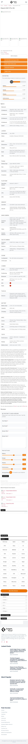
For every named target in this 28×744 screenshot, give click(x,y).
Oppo (23, 561)
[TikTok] (4, 642)
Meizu (4, 569)
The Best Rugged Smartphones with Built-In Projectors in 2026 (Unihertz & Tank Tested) (18, 659)
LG (23, 545)
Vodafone (5, 577)
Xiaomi (15, 406)
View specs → (9, 493)
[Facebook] (1, 642)
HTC (5, 545)
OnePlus (14, 565)
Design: (4, 458)
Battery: (4, 453)
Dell (5, 553)
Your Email (5, 426)
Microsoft (23, 573)
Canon (23, 553)
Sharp (4, 581)
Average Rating (5, 472)
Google (5, 561)
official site (24, 406)
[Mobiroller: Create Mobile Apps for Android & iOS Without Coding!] (5, 692)
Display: (4, 462)
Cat (23, 577)
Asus (23, 569)
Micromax (14, 581)
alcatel (4, 573)
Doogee (23, 585)
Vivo (23, 565)
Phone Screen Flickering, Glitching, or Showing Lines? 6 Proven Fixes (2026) (18, 668)
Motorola (5, 549)
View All (6, 539)
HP (23, 549)
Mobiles (7, 53)
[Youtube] (6, 642)
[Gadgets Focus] (14, 2)
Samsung (5, 541)
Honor (14, 561)
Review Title (5, 431)
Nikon (4, 557)
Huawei (14, 553)
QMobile (14, 549)
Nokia (23, 541)
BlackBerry (14, 569)
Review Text (5, 436)
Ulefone (5, 585)
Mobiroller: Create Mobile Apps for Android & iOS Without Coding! (17, 690)
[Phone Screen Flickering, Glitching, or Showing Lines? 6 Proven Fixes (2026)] (5, 670)
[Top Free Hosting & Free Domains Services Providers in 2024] (5, 701)
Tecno (14, 585)
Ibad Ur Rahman (14, 654)
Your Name (5, 420)
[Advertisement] (14, 522)
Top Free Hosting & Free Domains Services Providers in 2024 (18, 699)
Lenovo (14, 557)
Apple (14, 541)
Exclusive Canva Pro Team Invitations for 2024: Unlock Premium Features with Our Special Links (17, 681)
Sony (14, 545)
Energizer (14, 577)
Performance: (5, 467)
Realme (5, 565)
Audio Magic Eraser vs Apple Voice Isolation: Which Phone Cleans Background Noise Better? (18, 651)
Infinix (23, 581)
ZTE (14, 573)
